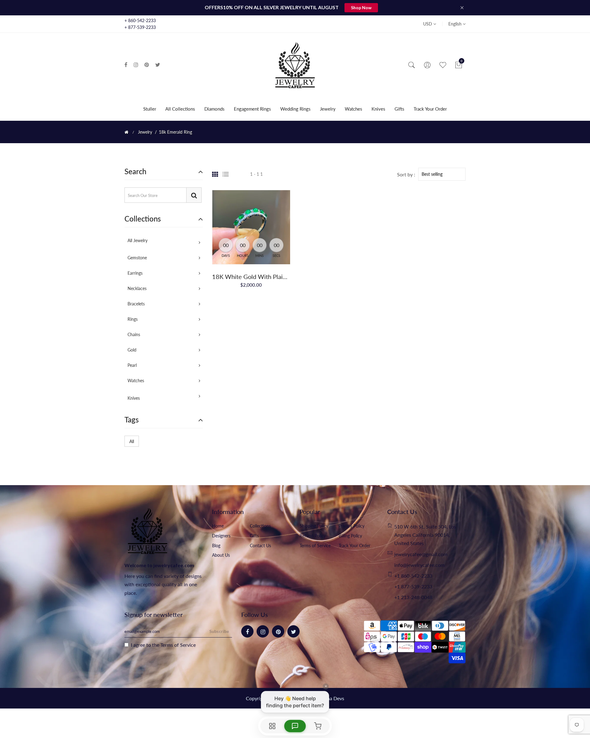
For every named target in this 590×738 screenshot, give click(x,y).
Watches (353, 109)
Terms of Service (315, 545)
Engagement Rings (252, 109)
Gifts (399, 109)
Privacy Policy (351, 525)
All (131, 441)
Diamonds (214, 109)
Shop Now (361, 7)
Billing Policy (350, 535)
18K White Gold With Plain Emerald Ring (267, 276)
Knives (378, 109)
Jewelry (328, 109)
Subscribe (219, 631)
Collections (260, 525)
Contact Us (260, 545)
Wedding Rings (295, 109)
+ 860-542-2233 (140, 20)
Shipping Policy (314, 525)
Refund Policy (313, 535)
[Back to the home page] (126, 132)
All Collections (180, 109)
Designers (221, 535)
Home (218, 525)
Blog (216, 545)
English (455, 23)
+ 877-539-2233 (140, 27)
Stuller (149, 109)
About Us (221, 555)
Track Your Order (430, 109)
